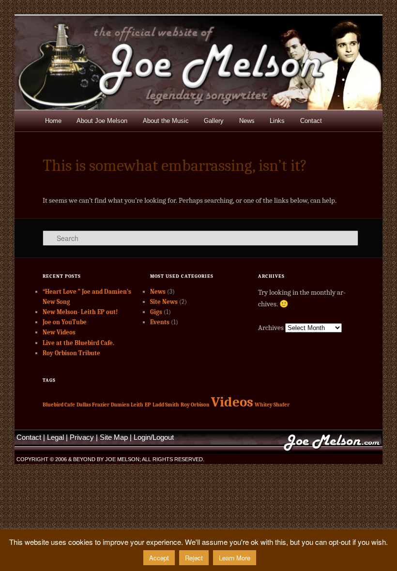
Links (277, 120)
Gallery (214, 120)
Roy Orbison (195, 405)
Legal (55, 437)
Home (53, 120)
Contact (311, 120)
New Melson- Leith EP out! (80, 312)
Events (159, 322)
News (247, 120)
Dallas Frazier (92, 405)
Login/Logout (154, 437)
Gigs (156, 312)
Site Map (114, 437)
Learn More (234, 557)
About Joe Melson (101, 120)
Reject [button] (194, 557)
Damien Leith (127, 405)
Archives (271, 327)
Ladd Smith (166, 405)
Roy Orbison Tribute (71, 353)
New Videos (59, 332)
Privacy (82, 437)
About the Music (166, 120)
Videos (232, 402)
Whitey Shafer (272, 405)
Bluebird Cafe (59, 405)
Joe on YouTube (65, 322)
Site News (164, 301)
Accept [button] (159, 557)
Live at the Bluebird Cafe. (78, 342)
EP (148, 405)
